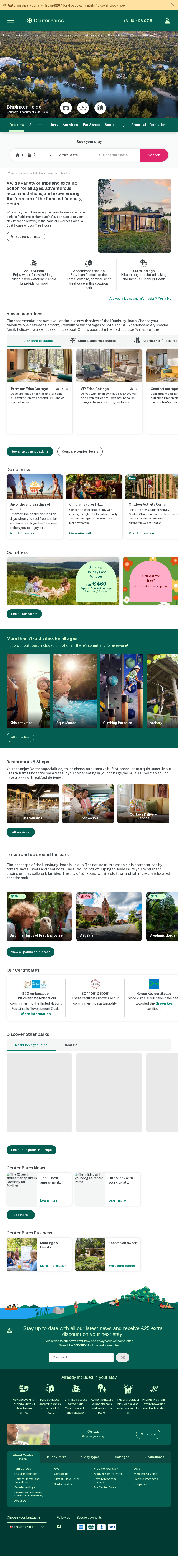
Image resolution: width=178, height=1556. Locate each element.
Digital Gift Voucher (66, 1479)
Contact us (61, 1473)
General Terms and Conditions (27, 1480)
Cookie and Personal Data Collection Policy (28, 1494)
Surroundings (115, 125)
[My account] (167, 21)
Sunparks (140, 1484)
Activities (70, 125)
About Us (20, 1500)
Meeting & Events (145, 1473)
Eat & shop (91, 125)
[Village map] (100, 108)
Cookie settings (24, 1487)
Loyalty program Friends (105, 1480)
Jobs (137, 1468)
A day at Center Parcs (108, 1473)
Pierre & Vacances (146, 1479)
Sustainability (63, 1484)
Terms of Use (22, 1468)
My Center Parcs (105, 1487)
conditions (81, 1345)
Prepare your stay (106, 1468)
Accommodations (43, 125)
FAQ (56, 1468)
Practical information (149, 125)
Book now (117, 5)
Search (154, 155)
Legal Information (26, 1473)
